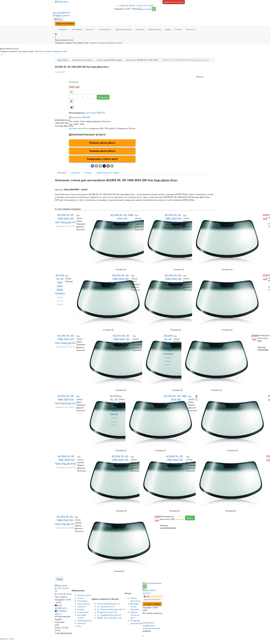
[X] (104, 166)
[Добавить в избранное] (71, 107)
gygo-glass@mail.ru (61, 12)
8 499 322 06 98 (64, 593)
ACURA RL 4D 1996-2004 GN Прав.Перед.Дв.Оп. (121, 339)
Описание (61, 172)
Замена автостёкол (102, 151)
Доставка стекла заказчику (134, 606)
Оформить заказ (114, 42)
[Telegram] (100, 166)
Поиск (59, 19)
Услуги (89, 29)
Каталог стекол (84, 595)
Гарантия (140, 29)
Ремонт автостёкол (102, 143)
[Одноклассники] (96, 166)
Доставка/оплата (81, 616)
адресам (106, 197)
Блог (79, 626)
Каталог (62, 29)
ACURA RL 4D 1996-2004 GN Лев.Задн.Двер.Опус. (122, 218)
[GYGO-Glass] (61, 1)
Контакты (190, 29)
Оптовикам (77, 29)
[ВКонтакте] (92, 166)
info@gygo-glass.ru (61, 15)
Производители (84, 620)
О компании (104, 29)
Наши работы (154, 29)
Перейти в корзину (98, 42)
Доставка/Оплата (123, 29)
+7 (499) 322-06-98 (125, 5)
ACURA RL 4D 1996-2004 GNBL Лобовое (60, 284)
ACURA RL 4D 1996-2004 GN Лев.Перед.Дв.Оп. (65, 218)
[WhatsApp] (112, 166)
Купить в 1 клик (7, 638)
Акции (168, 29)
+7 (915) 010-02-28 (144, 5)
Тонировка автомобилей (136, 622)
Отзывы (178, 29)
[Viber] (108, 166)
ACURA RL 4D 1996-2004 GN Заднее (114, 405)
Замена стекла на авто (134, 615)
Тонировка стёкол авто (102, 159)
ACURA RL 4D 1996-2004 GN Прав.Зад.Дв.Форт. (66, 459)
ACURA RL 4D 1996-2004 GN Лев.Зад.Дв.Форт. (120, 459)
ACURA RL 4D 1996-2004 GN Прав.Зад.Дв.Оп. (173, 218)
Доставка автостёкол (78, 128)
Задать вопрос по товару (107, 172)
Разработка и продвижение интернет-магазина (151, 625)
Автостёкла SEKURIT (95, 112)
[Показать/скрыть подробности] (56, 34)
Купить (190, 518)
